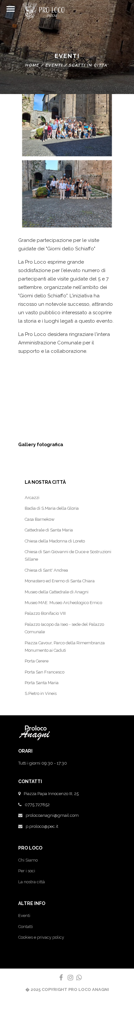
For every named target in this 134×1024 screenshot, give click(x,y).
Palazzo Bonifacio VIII (45, 613)
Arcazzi (32, 497)
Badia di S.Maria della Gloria (52, 508)
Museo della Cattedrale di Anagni (56, 591)
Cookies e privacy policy (41, 937)
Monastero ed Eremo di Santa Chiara (60, 580)
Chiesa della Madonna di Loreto (55, 541)
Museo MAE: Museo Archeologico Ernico (63, 602)
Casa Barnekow (40, 519)
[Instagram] (67, 977)
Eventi (24, 915)
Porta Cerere (36, 661)
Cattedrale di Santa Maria (49, 530)
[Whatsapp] (76, 977)
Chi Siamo (28, 860)
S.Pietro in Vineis (41, 693)
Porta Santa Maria (42, 682)
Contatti (25, 926)
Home (32, 65)
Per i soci (26, 870)
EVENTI (54, 65)
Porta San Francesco (44, 672)
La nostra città (31, 881)
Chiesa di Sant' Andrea (46, 570)
